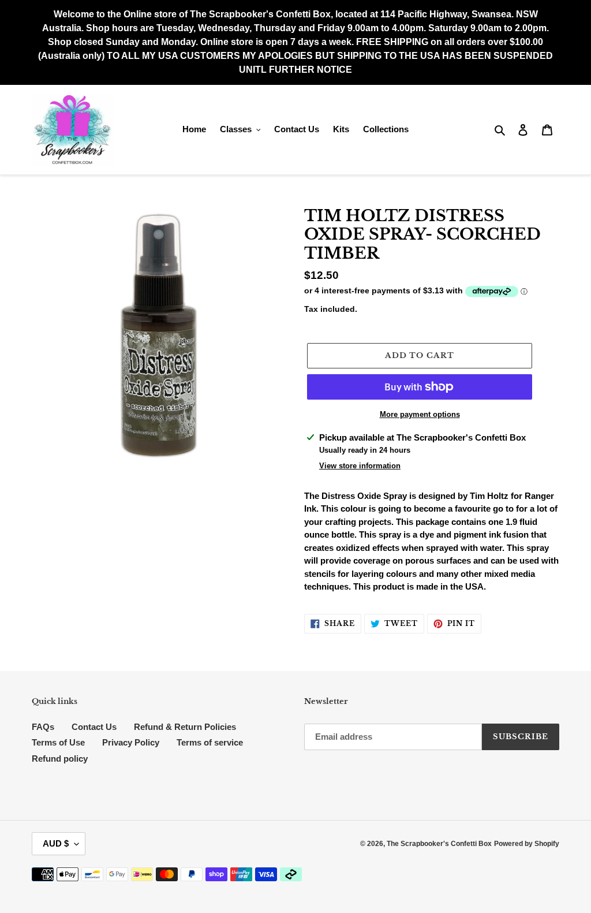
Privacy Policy (130, 742)
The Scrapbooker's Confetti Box (439, 844)
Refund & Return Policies (185, 727)
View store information (360, 465)
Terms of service (210, 742)
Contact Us (94, 727)
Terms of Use (58, 742)
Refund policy (60, 758)
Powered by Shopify (526, 844)
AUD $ (56, 843)
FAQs (43, 727)
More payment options (420, 414)
